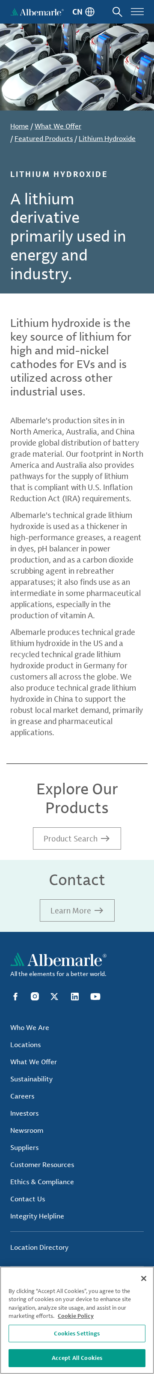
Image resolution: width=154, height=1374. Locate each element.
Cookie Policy (76, 1316)
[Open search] (117, 12)
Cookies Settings (77, 1333)
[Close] (143, 1278)
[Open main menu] (137, 12)
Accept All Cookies (77, 1358)
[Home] (37, 12)
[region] (77, 1320)
